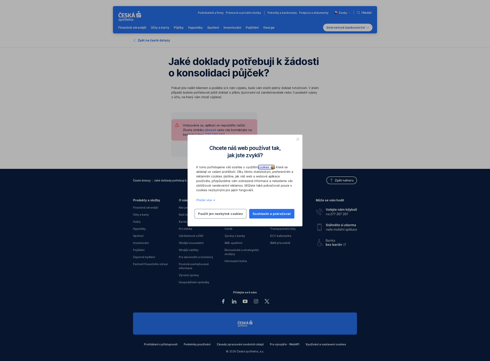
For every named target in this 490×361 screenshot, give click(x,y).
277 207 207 (215, 134)
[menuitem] (132, 27)
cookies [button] (264, 167)
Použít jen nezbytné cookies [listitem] (220, 214)
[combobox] (342, 13)
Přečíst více (204, 200)
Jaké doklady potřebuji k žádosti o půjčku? (182, 180)
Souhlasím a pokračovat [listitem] (272, 214)
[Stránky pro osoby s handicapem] (336, 241)
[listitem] (297, 139)
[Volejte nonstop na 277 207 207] (336, 211)
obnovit (210, 130)
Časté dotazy (142, 180)
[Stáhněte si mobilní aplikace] (336, 225)
